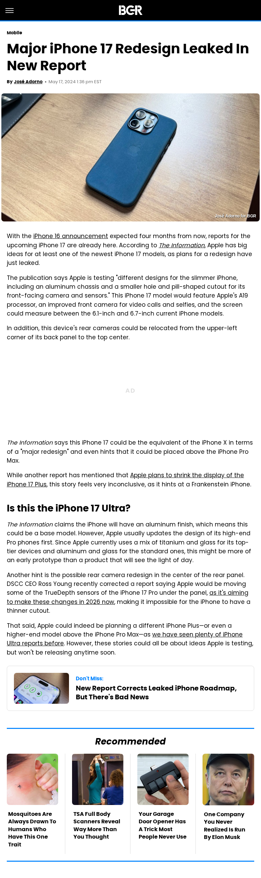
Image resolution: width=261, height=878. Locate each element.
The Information (182, 246)
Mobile (14, 33)
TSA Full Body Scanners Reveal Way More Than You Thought (96, 825)
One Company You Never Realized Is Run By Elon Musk (224, 826)
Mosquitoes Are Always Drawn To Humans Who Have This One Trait (32, 829)
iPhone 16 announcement (70, 236)
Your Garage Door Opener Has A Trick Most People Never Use (163, 825)
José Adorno (28, 82)
